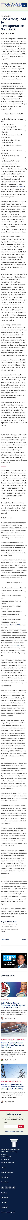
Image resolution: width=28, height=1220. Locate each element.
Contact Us (4, 1207)
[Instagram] (10, 1187)
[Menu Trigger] (24, 5)
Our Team (4, 1202)
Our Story (4, 1193)
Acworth (4, 924)
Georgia (13, 926)
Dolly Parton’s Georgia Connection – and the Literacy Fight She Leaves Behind (13, 1005)
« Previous (5, 939)
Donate (3, 1168)
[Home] (12, 5)
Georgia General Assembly (10, 929)
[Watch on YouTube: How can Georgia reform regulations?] (14, 960)
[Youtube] (13, 1187)
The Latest (4, 1177)
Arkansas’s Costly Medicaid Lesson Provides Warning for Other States (12, 1045)
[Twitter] (6, 1187)
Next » (24, 939)
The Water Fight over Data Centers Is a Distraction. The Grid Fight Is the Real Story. (12, 1087)
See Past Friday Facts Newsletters (14, 1131)
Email (5, 1123)
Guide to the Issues (7, 1172)
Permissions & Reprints (8, 1212)
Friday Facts (4, 1182)
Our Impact (4, 1198)
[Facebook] (2, 1187)
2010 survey (20, 187)
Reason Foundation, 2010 (7, 163)
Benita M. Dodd (12, 924)
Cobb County (5, 926)
